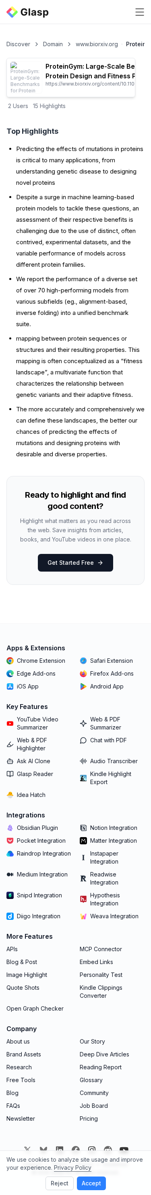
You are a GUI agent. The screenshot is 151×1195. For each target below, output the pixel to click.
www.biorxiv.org (97, 44)
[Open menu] (140, 12)
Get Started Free (71, 562)
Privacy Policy (72, 1167)
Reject (59, 1183)
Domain (53, 44)
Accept (91, 1183)
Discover (18, 44)
